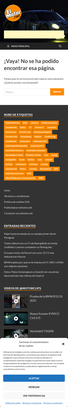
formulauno (26, 136)
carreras (34, 122)
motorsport (25, 141)
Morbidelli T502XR (42, 331)
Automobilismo (13, 122)
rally (40, 159)
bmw (25, 122)
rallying (44, 164)
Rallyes (9, 164)
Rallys (23, 169)
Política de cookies (13, 403)
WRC (41, 178)
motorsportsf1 (37, 146)
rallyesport (21, 164)
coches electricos (49, 122)
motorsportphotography (16, 146)
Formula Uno (11, 136)
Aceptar (34, 378)
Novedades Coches (14, 155)
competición (11, 127)
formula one (25, 132)
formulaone (11, 132)
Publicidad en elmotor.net (18, 207)
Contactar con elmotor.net (18, 213)
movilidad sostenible (36, 150)
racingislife (11, 159)
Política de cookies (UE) (17, 201)
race (46, 155)
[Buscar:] (34, 91)
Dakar (23, 127)
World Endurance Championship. (20, 178)
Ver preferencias (34, 395)
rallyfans (33, 164)
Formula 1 (39, 127)
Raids (22, 159)
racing (54, 155)
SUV (56, 169)
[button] (63, 344)
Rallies (31, 159)
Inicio (7, 190)
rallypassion (11, 169)
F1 (30, 127)
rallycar (48, 159)
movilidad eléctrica (14, 150)
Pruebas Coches (33, 155)
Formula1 (51, 127)
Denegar (34, 387)
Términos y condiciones (32, 403)
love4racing (50, 136)
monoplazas (11, 141)
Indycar (37, 136)
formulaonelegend (42, 132)
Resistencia (45, 169)
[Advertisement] (36, 34)
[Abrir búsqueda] (60, 46)
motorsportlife (40, 141)
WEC (29, 173)
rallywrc (33, 169)
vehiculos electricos (15, 173)
